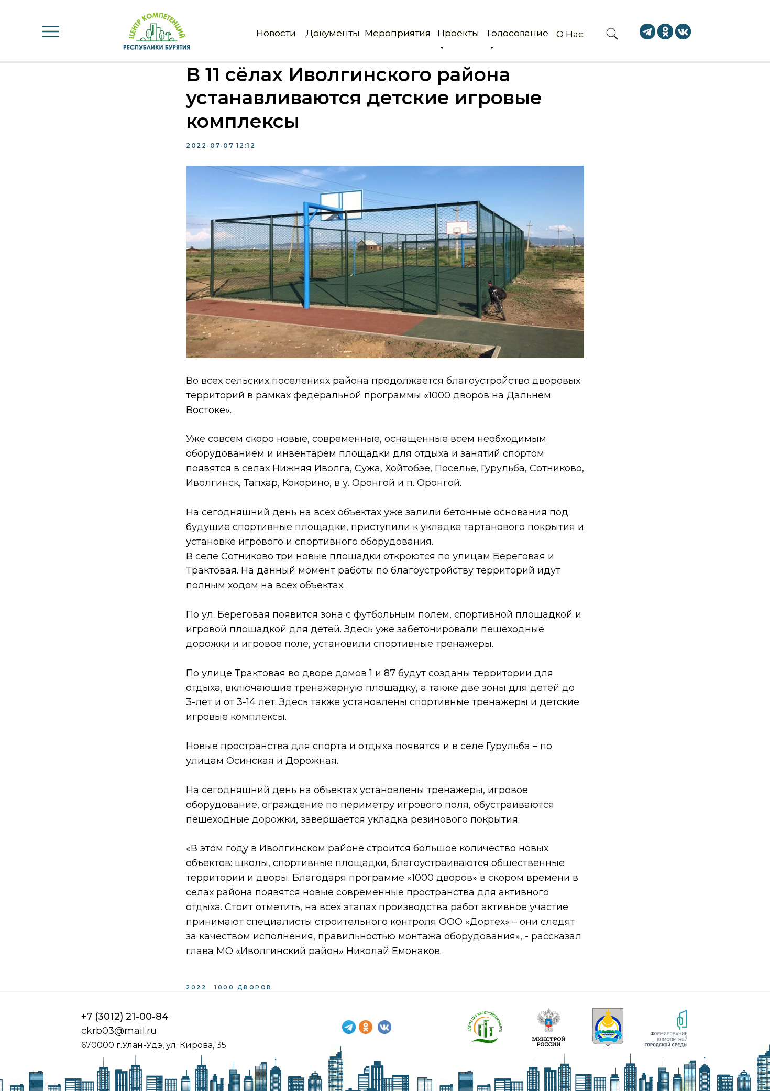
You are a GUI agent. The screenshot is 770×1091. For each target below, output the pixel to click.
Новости (276, 33)
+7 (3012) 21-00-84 (125, 1016)
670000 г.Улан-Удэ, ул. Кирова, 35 (153, 1045)
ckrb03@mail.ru (119, 1030)
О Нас (570, 34)
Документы (332, 33)
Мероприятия (398, 33)
